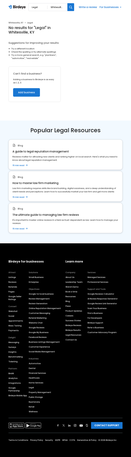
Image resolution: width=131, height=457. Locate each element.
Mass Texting (15, 325)
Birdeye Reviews (73, 325)
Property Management (40, 392)
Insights (12, 352)
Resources (71, 296)
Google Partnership (14, 389)
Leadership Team (74, 282)
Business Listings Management (44, 342)
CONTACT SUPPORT (106, 425)
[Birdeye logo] (17, 7)
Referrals (12, 286)
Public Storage (36, 397)
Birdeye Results (73, 330)
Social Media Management (42, 351)
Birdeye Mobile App (17, 395)
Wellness (33, 411)
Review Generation (38, 303)
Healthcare (34, 378)
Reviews (12, 282)
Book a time (71, 291)
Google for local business (41, 294)
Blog (68, 301)
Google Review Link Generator (102, 303)
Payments (13, 330)
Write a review (88, 7)
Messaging (13, 342)
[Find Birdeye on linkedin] (69, 425)
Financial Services (37, 373)
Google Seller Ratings (14, 298)
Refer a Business (96, 327)
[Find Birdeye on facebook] (58, 425)
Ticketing (13, 361)
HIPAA (65, 440)
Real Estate (34, 402)
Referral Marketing (37, 318)
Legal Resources (73, 335)
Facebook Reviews (38, 337)
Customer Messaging (39, 313)
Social (11, 316)
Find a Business (95, 313)
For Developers (95, 318)
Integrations (14, 383)
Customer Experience (39, 346)
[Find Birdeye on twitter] (63, 425)
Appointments (15, 320)
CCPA (72, 440)
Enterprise (34, 282)
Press (68, 306)
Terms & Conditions (18, 440)
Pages (11, 291)
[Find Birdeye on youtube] (81, 425)
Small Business (36, 277)
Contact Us (71, 339)
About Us (70, 277)
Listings (12, 277)
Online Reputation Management (45, 308)
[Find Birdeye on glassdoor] (87, 425)
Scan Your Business (97, 308)
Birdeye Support (95, 322)
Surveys (12, 347)
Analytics (13, 378)
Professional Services (98, 282)
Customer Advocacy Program (102, 332)
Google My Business (39, 332)
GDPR (57, 440)
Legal (31, 387)
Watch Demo (72, 286)
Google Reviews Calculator (101, 294)
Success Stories (73, 320)
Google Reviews (36, 327)
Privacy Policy (36, 440)
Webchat (13, 311)
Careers (69, 315)
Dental (32, 368)
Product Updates (74, 311)
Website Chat (36, 322)
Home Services (36, 382)
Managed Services (96, 277)
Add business (26, 92)
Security (49, 440)
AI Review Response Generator (103, 298)
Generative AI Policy (86, 440)
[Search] (70, 7)
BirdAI (11, 373)
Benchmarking (15, 356)
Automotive (35, 363)
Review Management (39, 298)
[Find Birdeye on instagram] (75, 425)
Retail (31, 406)
